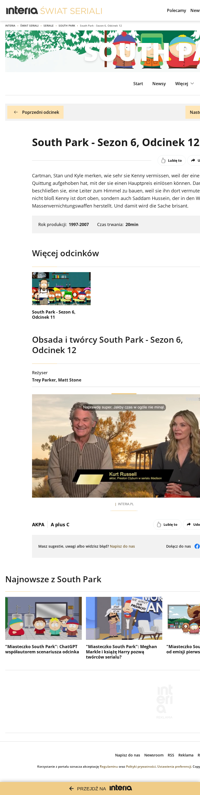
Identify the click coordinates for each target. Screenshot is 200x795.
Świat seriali (29, 25)
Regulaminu (109, 766)
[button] (185, 83)
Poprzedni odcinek (40, 112)
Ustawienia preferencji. (174, 766)
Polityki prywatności (141, 766)
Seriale (48, 25)
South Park (67, 25)
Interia (10, 25)
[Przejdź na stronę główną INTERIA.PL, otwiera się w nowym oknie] (22, 10)
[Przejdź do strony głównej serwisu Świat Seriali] (71, 10)
